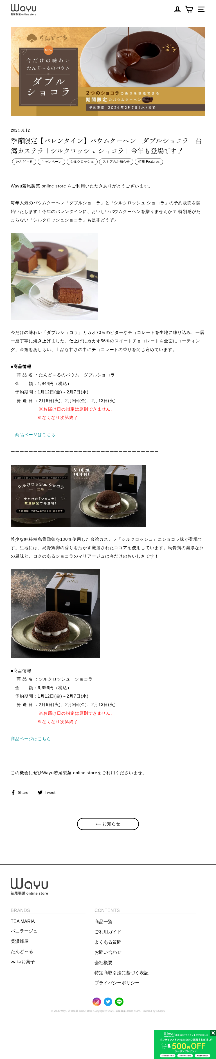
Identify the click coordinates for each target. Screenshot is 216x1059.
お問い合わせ (108, 952)
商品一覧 (103, 921)
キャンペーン (51, 162)
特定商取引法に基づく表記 (121, 972)
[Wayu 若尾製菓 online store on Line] (119, 1002)
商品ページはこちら (35, 434)
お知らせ (110, 823)
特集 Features (148, 162)
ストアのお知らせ (116, 162)
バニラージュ (24, 931)
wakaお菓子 (23, 961)
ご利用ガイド (108, 931)
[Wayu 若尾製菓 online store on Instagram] (97, 1002)
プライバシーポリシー (117, 982)
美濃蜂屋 (20, 941)
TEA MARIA (23, 921)
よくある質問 (108, 942)
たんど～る (24, 162)
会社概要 (103, 962)
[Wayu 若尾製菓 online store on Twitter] (108, 1002)
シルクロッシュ (82, 162)
